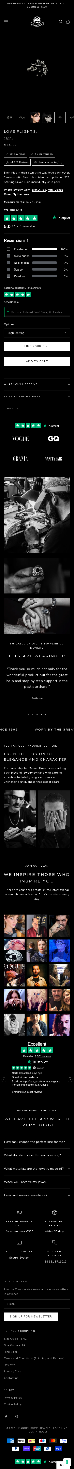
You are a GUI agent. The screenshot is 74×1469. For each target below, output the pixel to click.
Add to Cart (37, 361)
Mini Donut (55, 190)
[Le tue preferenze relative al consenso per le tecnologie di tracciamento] (67, 1462)
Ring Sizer (10, 1352)
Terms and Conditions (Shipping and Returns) (34, 1358)
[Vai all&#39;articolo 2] (22, 117)
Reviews (9, 1365)
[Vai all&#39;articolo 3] (34, 117)
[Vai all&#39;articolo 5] (60, 117)
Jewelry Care (12, 1371)
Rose (7, 194)
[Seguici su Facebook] (6, 1417)
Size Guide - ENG (15, 1339)
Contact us (11, 1378)
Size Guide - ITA (14, 1345)
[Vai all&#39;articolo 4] (47, 117)
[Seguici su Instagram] (16, 1417)
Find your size (37, 346)
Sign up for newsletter (31, 1316)
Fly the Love (20, 194)
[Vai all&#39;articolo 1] (9, 117)
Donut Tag (39, 190)
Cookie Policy (13, 1404)
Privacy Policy (13, 1398)
